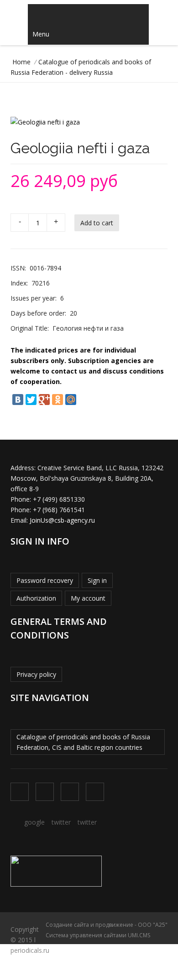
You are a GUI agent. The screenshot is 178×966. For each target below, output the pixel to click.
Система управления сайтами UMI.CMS (98, 935)
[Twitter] (31, 399)
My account (88, 598)
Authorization (36, 598)
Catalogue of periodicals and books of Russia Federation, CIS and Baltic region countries (83, 742)
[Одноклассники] (57, 399)
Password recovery (44, 580)
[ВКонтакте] (17, 399)
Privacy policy (36, 674)
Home (21, 61)
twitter (61, 822)
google (34, 822)
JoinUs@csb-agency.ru (62, 520)
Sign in (97, 580)
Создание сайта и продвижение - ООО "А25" (107, 925)
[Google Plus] (44, 399)
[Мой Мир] (70, 399)
